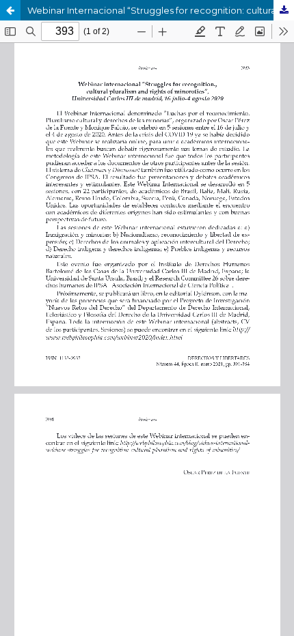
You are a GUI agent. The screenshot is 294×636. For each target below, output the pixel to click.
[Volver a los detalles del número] (10, 10)
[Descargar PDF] (283, 10)
